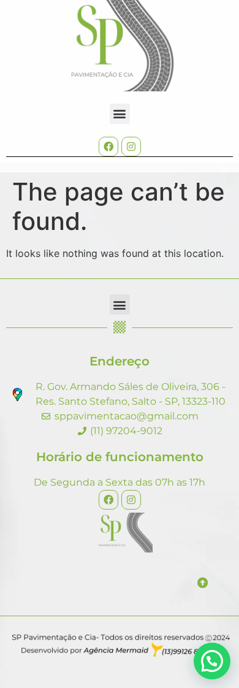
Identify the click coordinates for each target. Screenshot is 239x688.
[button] (120, 114)
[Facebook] (108, 146)
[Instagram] (131, 146)
